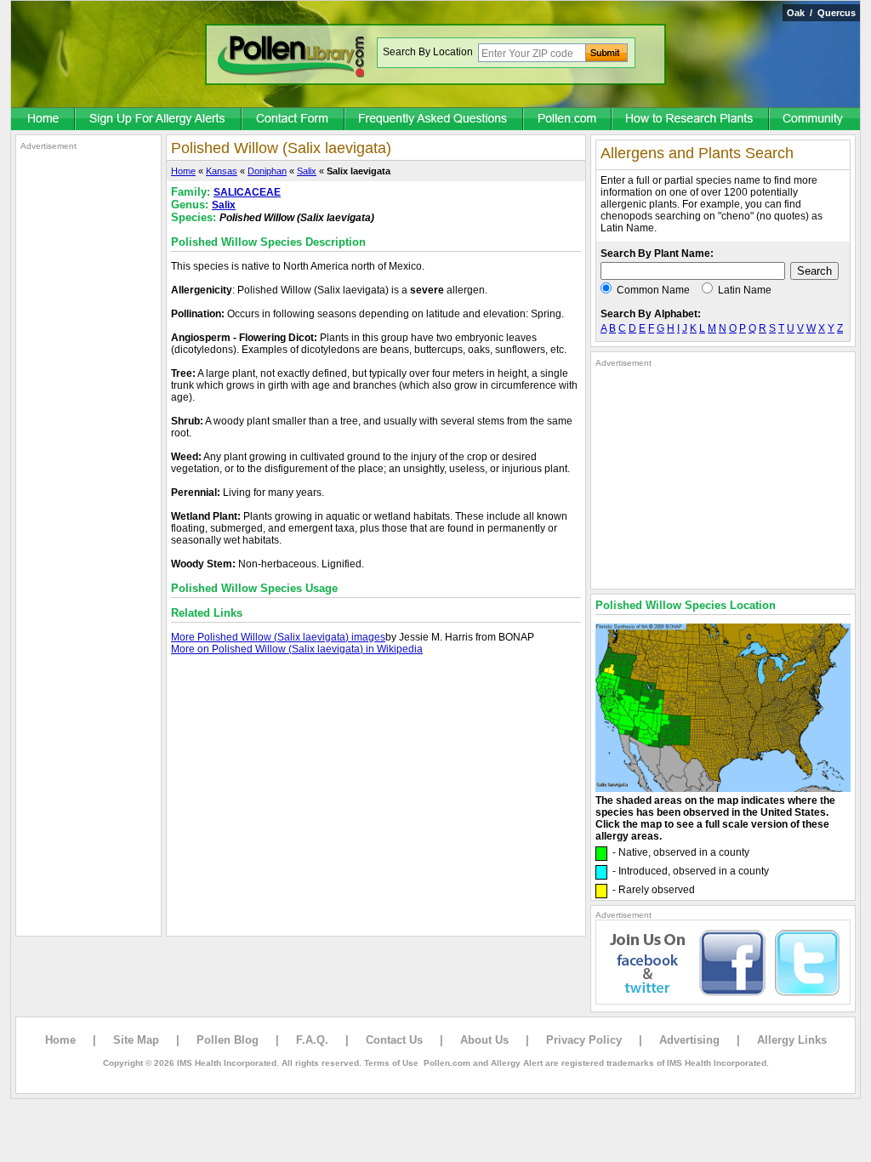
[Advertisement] (88, 406)
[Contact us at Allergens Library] (293, 120)
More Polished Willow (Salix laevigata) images (278, 637)
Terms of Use (391, 1063)
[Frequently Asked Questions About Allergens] (434, 120)
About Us (484, 1040)
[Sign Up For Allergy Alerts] (159, 120)
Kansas (221, 171)
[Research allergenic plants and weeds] (43, 120)
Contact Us (394, 1040)
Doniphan (267, 171)
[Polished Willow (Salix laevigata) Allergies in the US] (723, 789)
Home (183, 171)
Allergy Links (792, 1040)
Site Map (136, 1040)
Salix (306, 171)
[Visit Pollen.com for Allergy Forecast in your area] (568, 120)
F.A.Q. (312, 1040)
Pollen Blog (227, 1040)
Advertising (689, 1040)
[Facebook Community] (815, 120)
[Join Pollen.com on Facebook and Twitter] (723, 1001)
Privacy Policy (584, 1040)
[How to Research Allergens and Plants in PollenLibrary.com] (691, 120)
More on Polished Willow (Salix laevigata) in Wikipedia (297, 649)
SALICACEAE (247, 192)
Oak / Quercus (821, 13)
